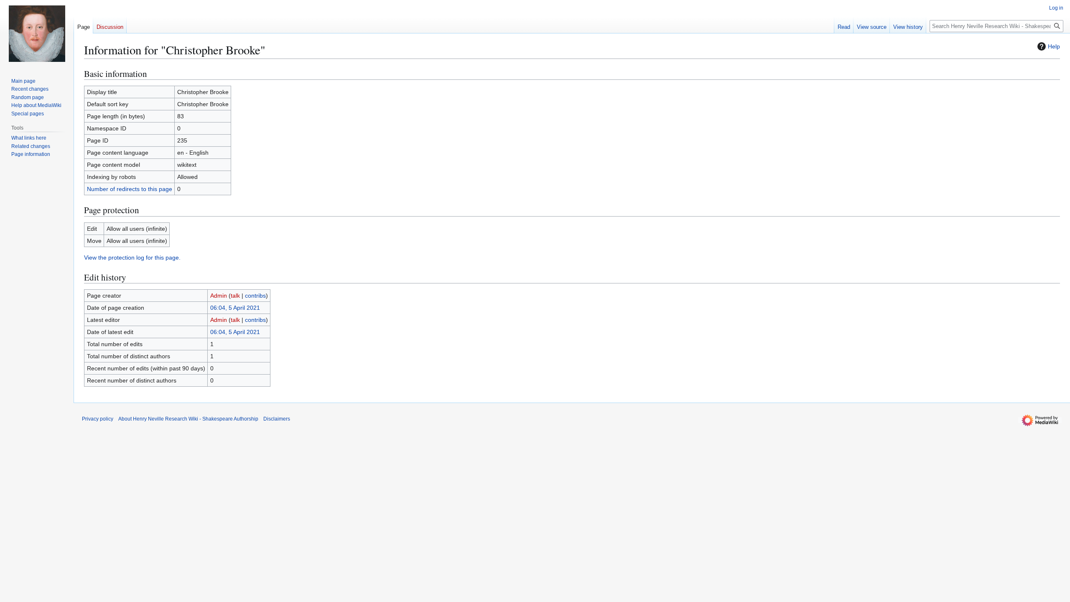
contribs (255, 295)
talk (235, 295)
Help (1054, 46)
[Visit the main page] (36, 33)
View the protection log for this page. (132, 257)
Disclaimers (276, 419)
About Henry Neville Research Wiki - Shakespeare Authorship (188, 419)
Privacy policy (97, 419)
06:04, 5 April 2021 (235, 307)
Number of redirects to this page (129, 189)
